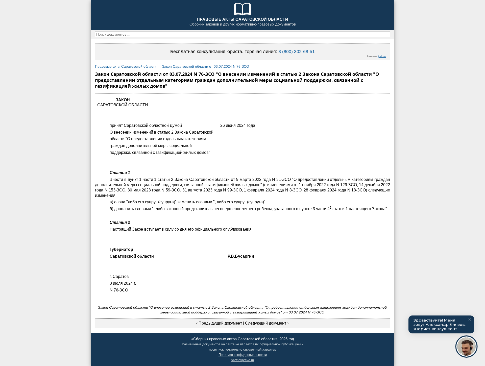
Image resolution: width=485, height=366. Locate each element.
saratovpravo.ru (242, 360)
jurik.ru (382, 56)
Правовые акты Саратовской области (126, 66)
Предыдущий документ (220, 323)
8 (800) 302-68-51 (296, 51)
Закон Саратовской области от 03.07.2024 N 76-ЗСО (205, 66)
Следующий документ (265, 323)
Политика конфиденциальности (243, 355)
